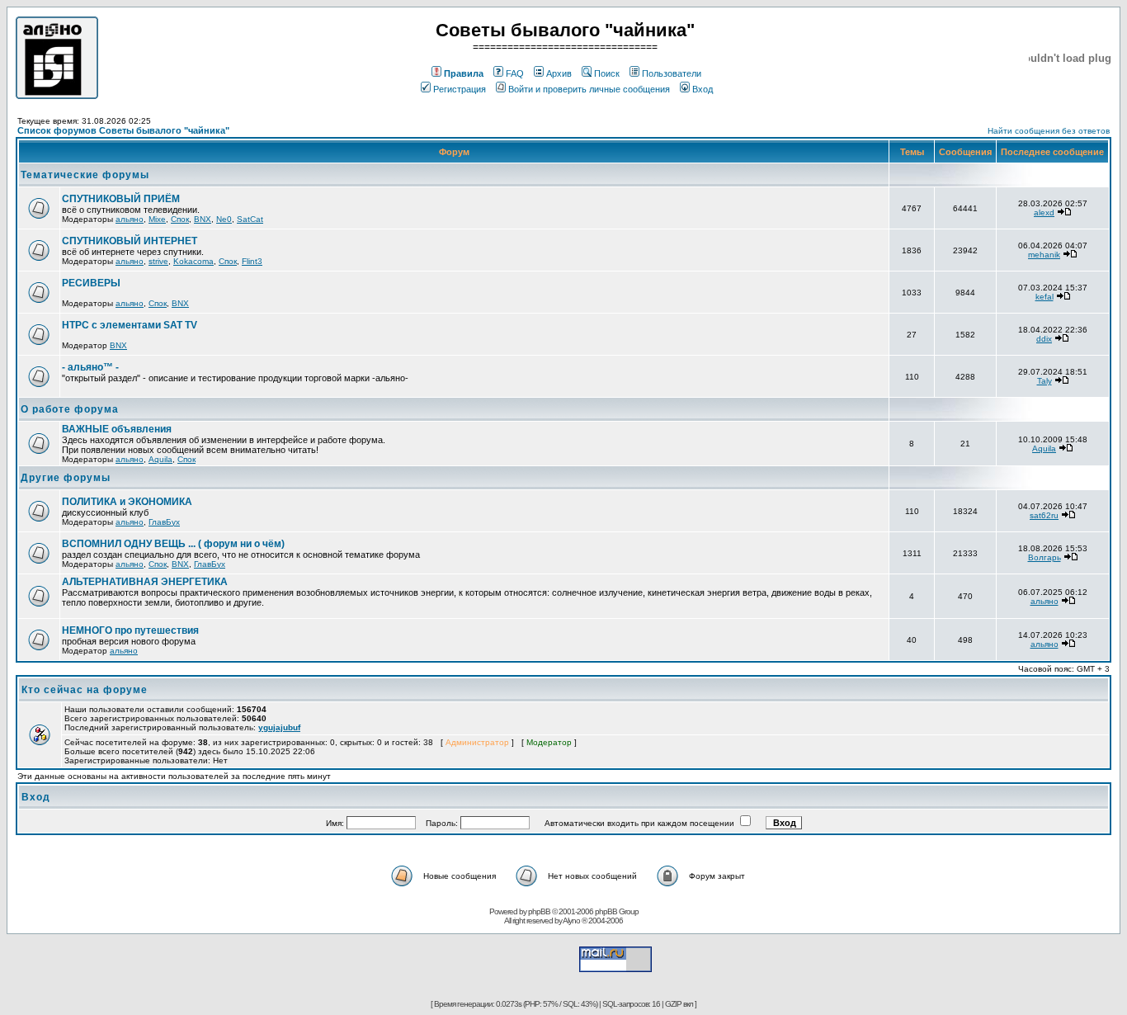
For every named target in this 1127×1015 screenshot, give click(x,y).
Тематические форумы (85, 175)
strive (158, 261)
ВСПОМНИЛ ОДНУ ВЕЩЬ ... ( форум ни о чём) (173, 544)
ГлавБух (164, 521)
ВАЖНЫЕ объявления (117, 429)
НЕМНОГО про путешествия (130, 630)
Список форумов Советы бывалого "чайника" (123, 130)
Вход (702, 89)
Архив (559, 73)
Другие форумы (66, 478)
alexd (1044, 212)
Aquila (160, 459)
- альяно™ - (90, 367)
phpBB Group (617, 911)
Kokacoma (193, 261)
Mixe (157, 219)
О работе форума (70, 409)
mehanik (1044, 254)
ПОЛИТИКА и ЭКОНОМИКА (127, 502)
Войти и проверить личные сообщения (589, 89)
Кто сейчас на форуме (84, 690)
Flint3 (252, 261)
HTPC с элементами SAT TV (129, 325)
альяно (130, 219)
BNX (202, 219)
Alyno (571, 920)
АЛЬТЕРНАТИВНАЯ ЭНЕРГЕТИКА (145, 582)
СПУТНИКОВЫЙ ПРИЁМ (121, 199)
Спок (180, 219)
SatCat (250, 219)
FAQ (515, 73)
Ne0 (224, 219)
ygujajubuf (279, 727)
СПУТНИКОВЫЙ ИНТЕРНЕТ (129, 241)
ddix (1044, 338)
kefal (1044, 296)
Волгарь (1044, 557)
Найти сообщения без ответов (1049, 130)
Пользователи (671, 73)
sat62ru (1044, 515)
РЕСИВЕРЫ (91, 283)
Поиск (607, 73)
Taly (1044, 380)
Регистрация (459, 89)
